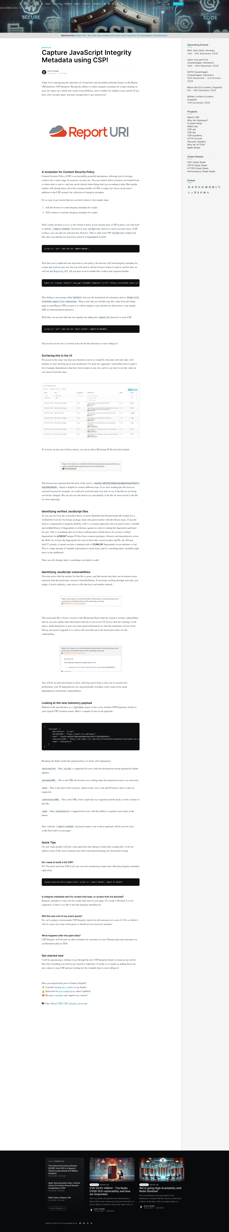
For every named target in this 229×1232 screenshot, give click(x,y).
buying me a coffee (64, 987)
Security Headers (196, 141)
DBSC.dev (192, 126)
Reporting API (61, 271)
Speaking (57, 4)
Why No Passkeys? (197, 120)
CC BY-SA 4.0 (57, 1223)
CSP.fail (191, 132)
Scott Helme (53, 71)
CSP (65, 1003)
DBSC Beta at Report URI (59, 1197)
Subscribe (178, 4)
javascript (82, 1003)
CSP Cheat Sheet (196, 162)
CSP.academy (194, 135)
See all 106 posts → (57, 1208)
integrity (73, 1003)
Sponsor (97, 4)
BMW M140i (193, 147)
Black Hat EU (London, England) (204, 87)
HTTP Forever (194, 138)
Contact (86, 4)
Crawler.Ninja (194, 123)
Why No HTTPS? (196, 144)
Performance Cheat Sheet (201, 171)
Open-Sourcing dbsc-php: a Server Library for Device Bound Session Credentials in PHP (64, 1185)
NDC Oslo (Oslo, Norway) (201, 50)
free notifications (67, 991)
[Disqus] (91, 1039)
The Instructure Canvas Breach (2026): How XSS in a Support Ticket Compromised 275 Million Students (63, 1169)
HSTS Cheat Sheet (197, 165)
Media (77, 4)
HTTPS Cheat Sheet (198, 168)
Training (68, 4)
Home (47, 4)
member (59, 995)
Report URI (46, 48)
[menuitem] (48, 4)
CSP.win (191, 129)
